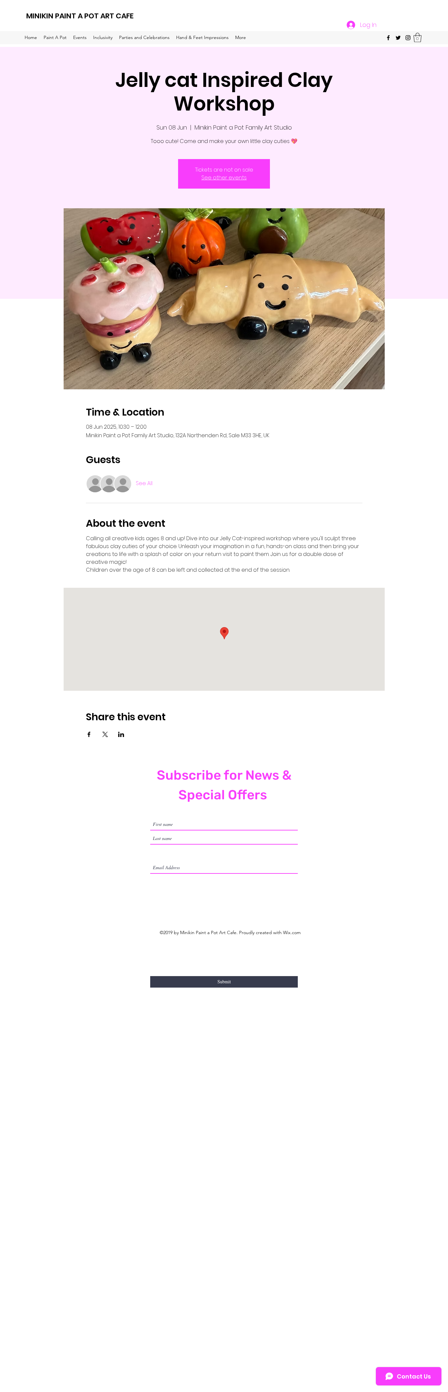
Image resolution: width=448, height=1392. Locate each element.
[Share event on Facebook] (89, 734)
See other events (224, 177)
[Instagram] (408, 37)
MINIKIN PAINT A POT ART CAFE (79, 16)
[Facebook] (388, 37)
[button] (417, 37)
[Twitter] (398, 37)
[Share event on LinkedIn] (121, 734)
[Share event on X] (105, 734)
